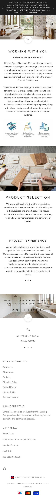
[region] (28, 335)
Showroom (8, 372)
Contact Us (8, 367)
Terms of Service (10, 397)
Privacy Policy (9, 392)
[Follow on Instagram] (4, 468)
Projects (6, 377)
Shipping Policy (10, 382)
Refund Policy (9, 387)
